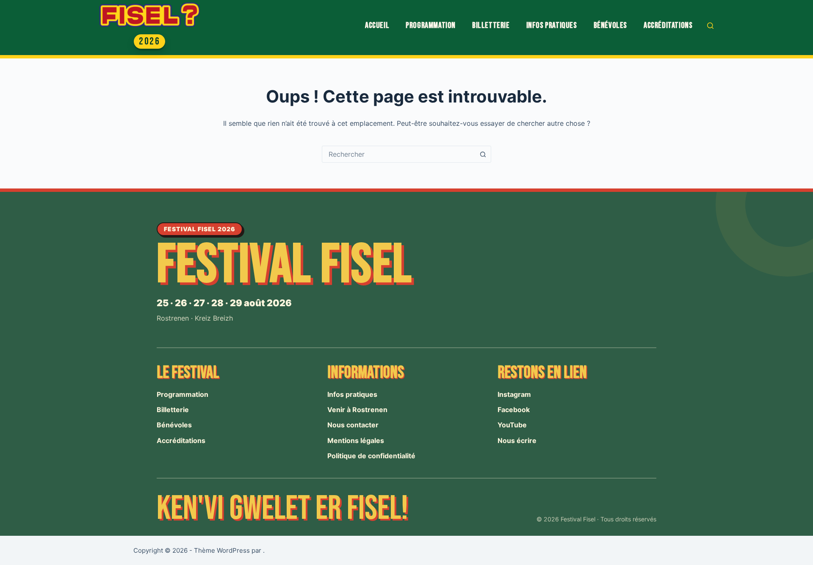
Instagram (514, 394)
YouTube (512, 425)
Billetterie (491, 25)
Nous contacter (353, 425)
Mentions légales (355, 440)
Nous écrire (517, 440)
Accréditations (668, 25)
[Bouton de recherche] (483, 154)
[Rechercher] (710, 25)
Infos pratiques (551, 25)
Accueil (377, 25)
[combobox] (398, 154)
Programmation (431, 25)
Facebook (514, 409)
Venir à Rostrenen (357, 409)
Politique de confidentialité (371, 455)
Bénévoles (610, 25)
